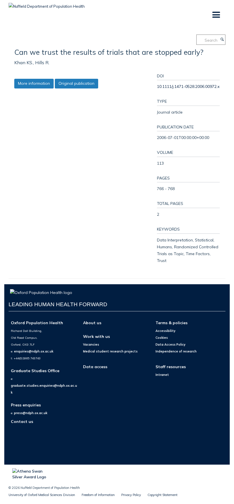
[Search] (222, 40)
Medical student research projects (110, 351)
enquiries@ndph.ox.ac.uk (33, 351)
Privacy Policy (131, 495)
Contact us (22, 421)
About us (92, 322)
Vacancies (91, 344)
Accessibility (165, 331)
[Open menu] (215, 15)
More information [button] (34, 83)
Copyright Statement (162, 495)
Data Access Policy (170, 344)
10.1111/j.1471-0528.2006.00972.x (188, 86)
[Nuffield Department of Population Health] (47, 4)
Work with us (96, 336)
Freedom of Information (98, 495)
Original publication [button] (76, 83)
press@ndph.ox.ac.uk (30, 413)
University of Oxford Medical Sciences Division (42, 495)
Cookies (162, 338)
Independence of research (176, 351)
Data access (95, 366)
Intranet (162, 375)
